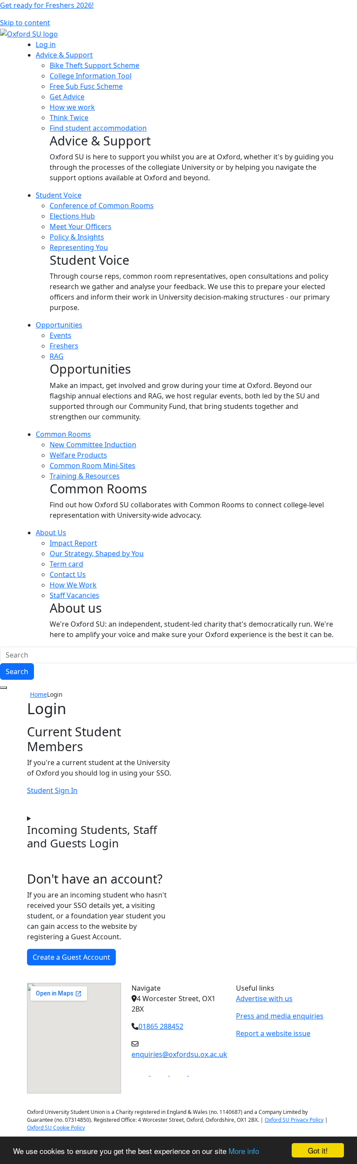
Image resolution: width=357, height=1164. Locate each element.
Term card (66, 564)
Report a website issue (273, 1033)
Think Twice (69, 117)
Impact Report (73, 543)
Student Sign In (52, 790)
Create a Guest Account (71, 957)
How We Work (73, 585)
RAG (57, 356)
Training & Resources (85, 476)
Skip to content (25, 22)
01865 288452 (160, 1026)
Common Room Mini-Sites (92, 465)
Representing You (79, 247)
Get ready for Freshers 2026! (47, 5)
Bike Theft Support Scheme (94, 65)
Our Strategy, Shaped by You (97, 553)
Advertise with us (264, 998)
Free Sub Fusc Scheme (86, 86)
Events (60, 335)
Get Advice (67, 96)
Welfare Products (78, 455)
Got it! (318, 1150)
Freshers (64, 346)
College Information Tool (90, 76)
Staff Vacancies (74, 595)
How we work (72, 107)
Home (38, 694)
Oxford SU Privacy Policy (294, 1120)
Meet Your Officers (80, 226)
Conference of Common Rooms (102, 205)
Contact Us (68, 574)
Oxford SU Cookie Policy (56, 1127)
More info (244, 1150)
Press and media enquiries (279, 1016)
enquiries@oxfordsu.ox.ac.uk (179, 1054)
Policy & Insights (77, 237)
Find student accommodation (98, 128)
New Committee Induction (93, 444)
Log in (46, 44)
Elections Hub (72, 216)
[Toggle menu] (3, 687)
